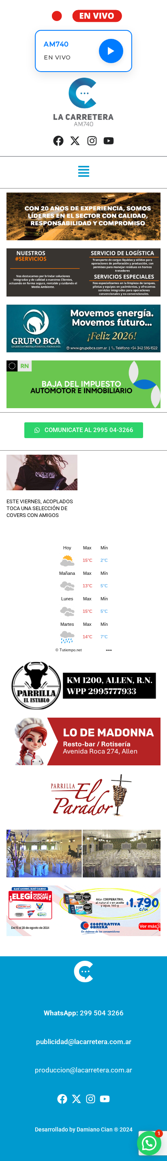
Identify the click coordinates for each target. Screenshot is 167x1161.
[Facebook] (58, 140)
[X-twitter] (75, 140)
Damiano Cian (95, 1129)
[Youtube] (108, 140)
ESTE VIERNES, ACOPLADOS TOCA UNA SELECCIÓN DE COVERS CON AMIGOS (39, 508)
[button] (83, 172)
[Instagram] (92, 140)
